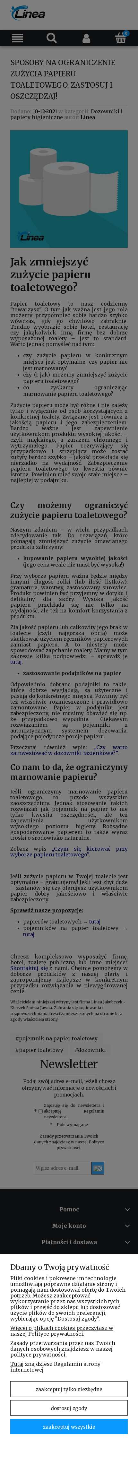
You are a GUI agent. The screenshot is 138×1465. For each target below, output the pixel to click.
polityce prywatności (37, 1354)
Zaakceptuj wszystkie (69, 1427)
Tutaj (17, 1364)
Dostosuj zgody (69, 1408)
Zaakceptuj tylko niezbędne (69, 1389)
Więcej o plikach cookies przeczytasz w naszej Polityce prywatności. (61, 1331)
